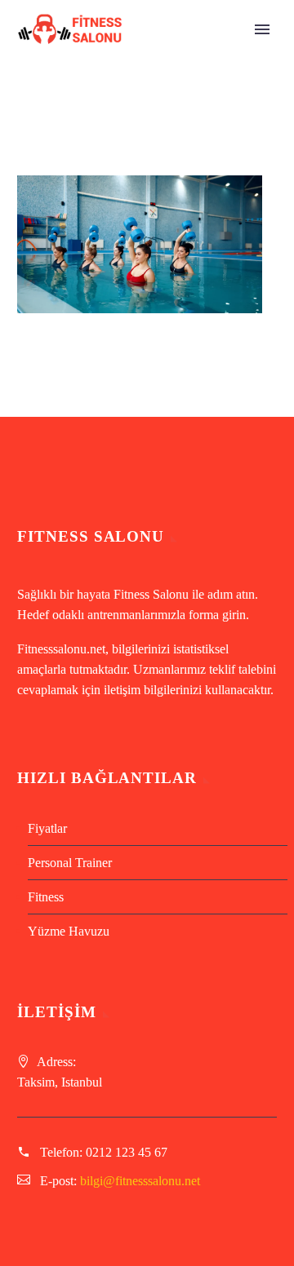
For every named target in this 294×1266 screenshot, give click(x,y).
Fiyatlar (47, 828)
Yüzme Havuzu (68, 931)
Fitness (46, 897)
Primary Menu (262, 29)
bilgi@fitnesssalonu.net (140, 1181)
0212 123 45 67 (126, 1152)
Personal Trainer (70, 863)
